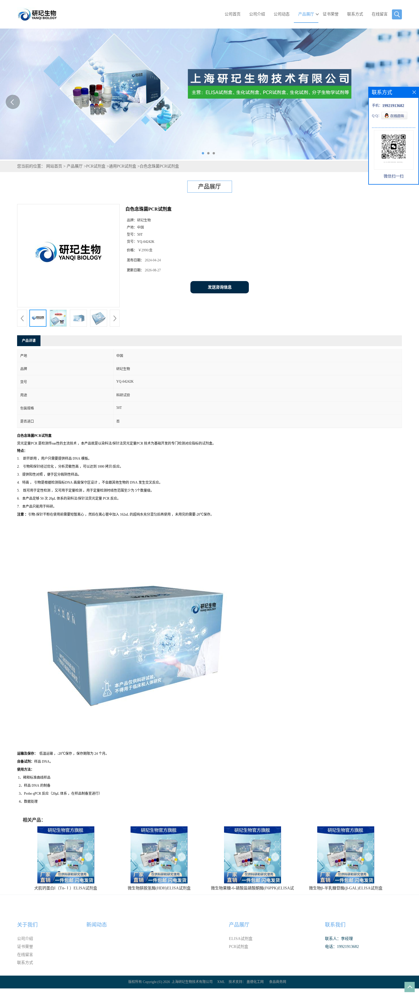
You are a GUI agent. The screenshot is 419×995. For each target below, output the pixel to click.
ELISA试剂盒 (241, 939)
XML (221, 982)
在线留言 (380, 14)
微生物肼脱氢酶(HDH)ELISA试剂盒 (159, 888)
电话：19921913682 (342, 946)
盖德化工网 (255, 982)
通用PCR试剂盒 (122, 166)
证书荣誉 (331, 14)
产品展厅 (306, 14)
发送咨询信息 (220, 287)
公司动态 (282, 14)
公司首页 (233, 14)
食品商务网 (277, 982)
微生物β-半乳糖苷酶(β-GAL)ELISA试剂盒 (346, 888)
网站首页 (54, 166)
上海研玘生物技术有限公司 (192, 982)
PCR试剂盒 (95, 166)
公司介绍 (257, 14)
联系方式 (355, 14)
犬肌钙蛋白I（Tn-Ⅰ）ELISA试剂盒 (65, 888)
